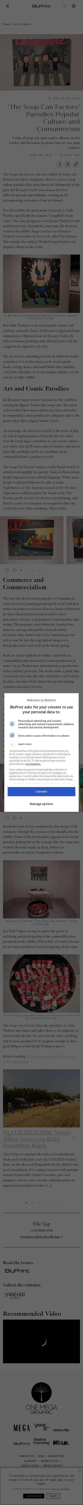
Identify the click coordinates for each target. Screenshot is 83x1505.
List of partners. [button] (33, 764)
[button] (41, 744)
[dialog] (41, 752)
